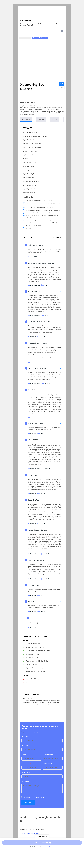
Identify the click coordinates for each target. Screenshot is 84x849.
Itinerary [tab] (41, 119)
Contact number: (48, 754)
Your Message (26, 781)
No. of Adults (26, 763)
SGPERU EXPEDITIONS (26, 20)
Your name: (25, 736)
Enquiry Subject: (27, 772)
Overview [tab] (27, 119)
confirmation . (34, 797)
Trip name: (25, 732)
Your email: (25, 745)
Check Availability (43, 843)
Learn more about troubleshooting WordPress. (32, 833)
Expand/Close (56, 237)
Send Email (28, 803)
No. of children (47, 763)
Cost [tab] (56, 119)
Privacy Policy (39, 797)
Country (24, 754)
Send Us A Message (48, 846)
